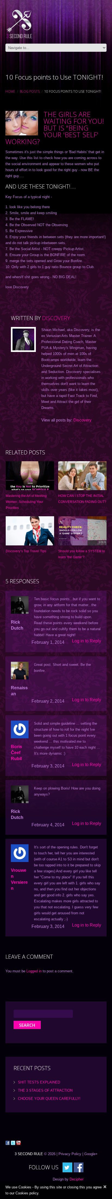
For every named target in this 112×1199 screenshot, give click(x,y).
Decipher (76, 1179)
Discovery (56, 318)
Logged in (34, 971)
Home (10, 91)
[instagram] (78, 1167)
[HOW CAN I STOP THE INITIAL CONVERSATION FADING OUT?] (82, 475)
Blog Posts (30, 91)
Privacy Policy (69, 1154)
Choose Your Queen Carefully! (49, 1099)
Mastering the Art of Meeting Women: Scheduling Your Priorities (26, 502)
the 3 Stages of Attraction (45, 1090)
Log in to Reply (86, 641)
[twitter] (67, 1167)
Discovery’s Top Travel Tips (26, 551)
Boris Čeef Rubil (16, 752)
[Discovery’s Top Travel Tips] (30, 530)
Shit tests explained (39, 1082)
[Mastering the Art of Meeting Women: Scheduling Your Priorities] (30, 475)
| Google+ (90, 1154)
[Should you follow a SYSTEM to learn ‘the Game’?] (82, 530)
